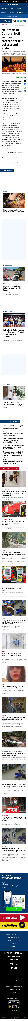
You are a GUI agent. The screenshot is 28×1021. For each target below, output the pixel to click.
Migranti (15, 162)
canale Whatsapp (21, 77)
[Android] (14, 1006)
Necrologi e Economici (14, 978)
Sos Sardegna (19, 12)
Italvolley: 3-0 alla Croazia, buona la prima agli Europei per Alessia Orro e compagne (13, 333)
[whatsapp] (7, 1)
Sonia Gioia (5, 457)
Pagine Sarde (14, 946)
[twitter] (2, 1)
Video (12, 8)
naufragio (8, 162)
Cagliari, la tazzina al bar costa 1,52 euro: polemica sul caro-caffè (13, 211)
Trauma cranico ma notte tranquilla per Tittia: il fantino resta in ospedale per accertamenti (14, 786)
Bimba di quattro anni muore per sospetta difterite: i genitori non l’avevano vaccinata (13, 461)
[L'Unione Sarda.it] (14, 4)
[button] (14, 21)
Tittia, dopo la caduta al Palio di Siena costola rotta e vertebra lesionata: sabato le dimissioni (13, 453)
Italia (24, 8)
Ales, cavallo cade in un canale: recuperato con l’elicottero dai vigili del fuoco (12, 287)
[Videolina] (14, 918)
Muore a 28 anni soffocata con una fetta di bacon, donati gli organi (12, 687)
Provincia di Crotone (14, 158)
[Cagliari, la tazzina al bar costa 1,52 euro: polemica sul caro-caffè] (14, 200)
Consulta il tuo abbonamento (14, 934)
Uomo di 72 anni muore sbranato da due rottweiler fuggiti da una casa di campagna (14, 719)
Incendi (12, 12)
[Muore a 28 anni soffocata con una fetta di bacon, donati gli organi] (14, 674)
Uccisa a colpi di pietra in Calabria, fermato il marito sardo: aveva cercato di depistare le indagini (14, 753)
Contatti (14, 983)
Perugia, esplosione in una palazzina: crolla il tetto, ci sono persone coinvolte (13, 433)
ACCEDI (24, 1)
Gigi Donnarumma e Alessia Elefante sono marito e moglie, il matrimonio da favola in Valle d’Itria (13, 405)
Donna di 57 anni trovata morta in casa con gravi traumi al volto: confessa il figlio (13, 447)
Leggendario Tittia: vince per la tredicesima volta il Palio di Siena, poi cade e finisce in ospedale (13, 850)
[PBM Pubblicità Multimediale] (14, 968)
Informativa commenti (14, 989)
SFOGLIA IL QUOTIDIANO (8, 16)
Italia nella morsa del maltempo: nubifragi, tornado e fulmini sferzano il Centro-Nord (13, 440)
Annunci (14, 943)
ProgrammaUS (4, 8)
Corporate (14, 992)
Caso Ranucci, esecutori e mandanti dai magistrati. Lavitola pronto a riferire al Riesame (14, 818)
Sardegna (18, 8)
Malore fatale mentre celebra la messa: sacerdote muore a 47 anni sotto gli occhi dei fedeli (13, 426)
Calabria (5, 158)
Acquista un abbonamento (14, 937)
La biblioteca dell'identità (14, 940)
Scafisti (22, 162)
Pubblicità (14, 980)
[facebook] (5, 1)
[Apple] (14, 1002)
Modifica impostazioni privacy (14, 986)
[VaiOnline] (14, 964)
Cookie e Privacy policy (14, 975)
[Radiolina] (14, 925)
